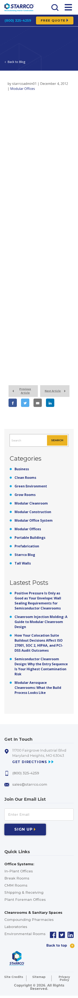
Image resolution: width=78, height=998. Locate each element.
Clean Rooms (25, 477)
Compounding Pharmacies (29, 920)
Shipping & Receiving (23, 892)
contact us (15, 326)
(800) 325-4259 (18, 21)
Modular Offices (28, 529)
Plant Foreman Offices (25, 899)
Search (57, 440)
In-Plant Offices (18, 871)
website (13, 351)
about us (33, 346)
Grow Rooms (25, 494)
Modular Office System (34, 520)
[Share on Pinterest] (17, 423)
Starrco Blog (25, 554)
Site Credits (13, 977)
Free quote (53, 20)
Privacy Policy (64, 978)
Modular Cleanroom (31, 503)
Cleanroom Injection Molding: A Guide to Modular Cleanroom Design (41, 621)
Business (22, 469)
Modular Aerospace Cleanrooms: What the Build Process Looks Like (38, 687)
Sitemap (39, 977)
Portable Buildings (30, 537)
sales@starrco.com (29, 784)
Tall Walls (23, 563)
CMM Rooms (15, 885)
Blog (22, 62)
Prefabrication (27, 546)
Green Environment (31, 486)
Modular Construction (33, 512)
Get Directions (29, 762)
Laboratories (15, 927)
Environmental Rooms (25, 934)
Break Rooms (16, 878)
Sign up (23, 829)
